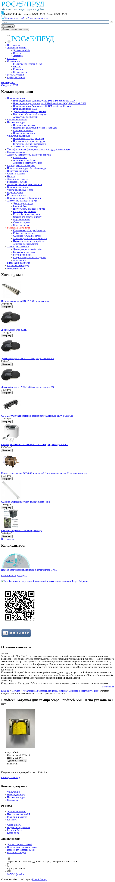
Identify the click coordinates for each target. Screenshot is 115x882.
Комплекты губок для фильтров (29, 230)
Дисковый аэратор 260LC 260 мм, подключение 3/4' (27, 387)
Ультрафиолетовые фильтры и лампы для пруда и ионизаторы (38, 149)
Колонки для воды (16, 195)
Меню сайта (7, 26)
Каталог (16, 691)
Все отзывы (108, 686)
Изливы (11, 176)
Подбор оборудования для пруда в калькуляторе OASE (29, 570)
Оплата (17, 53)
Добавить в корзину (17, 761)
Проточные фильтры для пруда (29, 141)
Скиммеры (12, 800)
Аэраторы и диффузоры (25, 160)
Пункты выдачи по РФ (19, 814)
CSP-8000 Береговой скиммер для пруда (21, 530)
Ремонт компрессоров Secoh (27, 64)
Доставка (18, 55)
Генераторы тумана (17, 181)
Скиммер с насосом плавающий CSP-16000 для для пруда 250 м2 (34, 444)
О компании (13, 61)
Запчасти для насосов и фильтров (30, 238)
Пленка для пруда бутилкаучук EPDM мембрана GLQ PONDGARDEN (49, 103)
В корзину (6, 307)
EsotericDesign (39, 879)
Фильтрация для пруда (18, 136)
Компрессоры (20, 157)
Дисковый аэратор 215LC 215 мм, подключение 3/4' (27, 358)
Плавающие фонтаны (24, 133)
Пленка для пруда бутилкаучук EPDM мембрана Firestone (42, 106)
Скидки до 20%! (9, 83)
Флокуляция (19, 260)
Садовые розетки (16, 173)
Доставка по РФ (21, 50)
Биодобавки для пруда (18, 263)
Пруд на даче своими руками (22, 847)
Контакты (12, 58)
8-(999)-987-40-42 (16, 77)
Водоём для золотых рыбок (21, 850)
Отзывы (17, 66)
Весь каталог (13, 45)
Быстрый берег (21, 206)
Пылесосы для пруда (17, 171)
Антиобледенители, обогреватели (24, 184)
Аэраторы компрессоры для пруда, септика (29, 154)
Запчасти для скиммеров (25, 244)
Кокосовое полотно (17, 119)
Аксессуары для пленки (25, 117)
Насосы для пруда (16, 122)
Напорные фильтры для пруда (28, 138)
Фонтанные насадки (17, 179)
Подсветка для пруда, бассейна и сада (26, 168)
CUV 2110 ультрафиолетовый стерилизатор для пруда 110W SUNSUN (37, 416)
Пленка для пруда (16, 98)
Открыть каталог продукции (15, 29)
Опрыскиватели (21, 219)
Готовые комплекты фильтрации (29, 144)
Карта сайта (13, 833)
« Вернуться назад (10, 777)
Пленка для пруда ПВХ (25, 108)
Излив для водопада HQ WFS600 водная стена (25, 301)
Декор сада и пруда (23, 203)
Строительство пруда (18, 265)
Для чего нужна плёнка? (19, 844)
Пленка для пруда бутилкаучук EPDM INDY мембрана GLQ (44, 100)
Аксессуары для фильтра (25, 146)
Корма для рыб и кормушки (21, 165)
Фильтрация (13, 792)
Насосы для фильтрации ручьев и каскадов (35, 127)
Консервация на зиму (24, 252)
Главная (5, 691)
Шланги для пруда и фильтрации (24, 198)
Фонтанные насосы (23, 130)
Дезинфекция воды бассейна (28, 249)
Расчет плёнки (14, 830)
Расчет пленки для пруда (14, 575)
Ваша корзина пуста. (38, 18)
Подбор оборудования (18, 827)
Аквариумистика (16, 268)
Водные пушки (15, 192)
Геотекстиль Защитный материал (30, 114)
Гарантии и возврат (17, 817)
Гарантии (18, 69)
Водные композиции (17, 187)
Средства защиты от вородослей (29, 257)
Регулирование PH (22, 254)
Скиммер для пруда (17, 152)
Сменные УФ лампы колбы (27, 235)
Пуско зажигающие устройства (29, 241)
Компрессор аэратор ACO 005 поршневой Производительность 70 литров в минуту (44, 473)
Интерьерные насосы (24, 125)
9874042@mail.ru (15, 74)
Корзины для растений (24, 211)
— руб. (15, 18)
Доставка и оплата (16, 47)
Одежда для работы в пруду (27, 217)
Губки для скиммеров (24, 233)
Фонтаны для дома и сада (20, 190)
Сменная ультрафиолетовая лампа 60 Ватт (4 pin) (26, 502)
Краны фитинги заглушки (26, 214)
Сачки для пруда (21, 222)
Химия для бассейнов (18, 246)
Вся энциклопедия (16, 852)
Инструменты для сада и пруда (29, 208)
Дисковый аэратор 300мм (14, 329)
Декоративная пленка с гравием (29, 111)
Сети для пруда (21, 225)
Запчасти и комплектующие (27, 163)
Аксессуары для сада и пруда (22, 200)
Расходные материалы (18, 227)
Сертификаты (20, 72)
